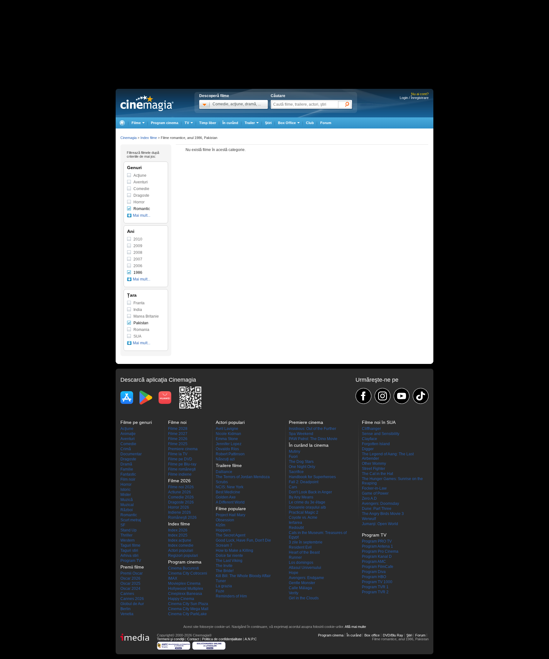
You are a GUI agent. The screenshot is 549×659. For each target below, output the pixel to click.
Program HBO (374, 577)
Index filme (148, 138)
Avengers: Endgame (306, 578)
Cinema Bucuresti (183, 568)
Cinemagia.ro (146, 103)
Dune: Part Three (376, 508)
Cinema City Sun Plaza (188, 604)
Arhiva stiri (129, 555)
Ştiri (268, 123)
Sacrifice (296, 472)
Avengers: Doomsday (380, 503)
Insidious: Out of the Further (312, 428)
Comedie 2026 (181, 497)
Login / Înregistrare (414, 98)
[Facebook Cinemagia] (363, 396)
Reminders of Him (231, 596)
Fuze (220, 591)
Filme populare (231, 508)
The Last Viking (229, 560)
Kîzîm (220, 525)
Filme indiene (180, 474)
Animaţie (128, 434)
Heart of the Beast (304, 552)
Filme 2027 (177, 434)
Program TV (130, 560)
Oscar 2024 (130, 588)
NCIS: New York (229, 487)
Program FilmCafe (377, 566)
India (137, 309)
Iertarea (295, 522)
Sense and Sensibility (380, 434)
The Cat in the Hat (377, 473)
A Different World (230, 502)
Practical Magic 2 (303, 512)
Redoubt (296, 527)
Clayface (369, 439)
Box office (372, 635)
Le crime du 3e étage (307, 502)
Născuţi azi (225, 459)
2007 (137, 259)
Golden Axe (226, 497)
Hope (293, 572)
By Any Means (301, 497)
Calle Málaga (300, 588)
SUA (137, 336)
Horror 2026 (178, 507)
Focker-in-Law (374, 488)
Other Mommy (374, 463)
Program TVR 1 (375, 587)
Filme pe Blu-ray (182, 464)
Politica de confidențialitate (222, 639)
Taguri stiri (129, 550)
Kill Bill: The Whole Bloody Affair (243, 576)
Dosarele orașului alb (307, 507)
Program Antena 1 (377, 546)
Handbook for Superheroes (312, 477)
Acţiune (139, 175)
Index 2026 (177, 530)
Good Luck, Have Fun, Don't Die (243, 540)
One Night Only (302, 467)
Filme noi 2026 (181, 487)
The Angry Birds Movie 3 (383, 513)
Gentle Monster (302, 583)
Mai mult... (141, 215)
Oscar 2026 (130, 578)
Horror (139, 202)
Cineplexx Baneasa (185, 593)
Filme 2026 (177, 439)
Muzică (126, 500)
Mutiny (294, 451)
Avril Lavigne (227, 428)
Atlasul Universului (305, 567)
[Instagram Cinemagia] (382, 396)
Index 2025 (177, 535)
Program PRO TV (377, 541)
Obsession (225, 520)
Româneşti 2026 (182, 517)
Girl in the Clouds (304, 598)
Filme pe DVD (180, 459)
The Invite (224, 565)
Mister (125, 494)
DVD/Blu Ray (393, 635)
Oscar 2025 (130, 583)
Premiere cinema (183, 449)
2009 (137, 246)
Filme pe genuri (136, 422)
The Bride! (225, 571)
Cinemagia (128, 138)
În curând (230, 123)
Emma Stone (227, 439)
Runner (295, 557)
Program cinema (164, 123)
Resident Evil (300, 547)
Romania (141, 329)
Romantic (141, 209)
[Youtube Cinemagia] (402, 396)
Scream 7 (224, 545)
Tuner (221, 581)
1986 (137, 272)
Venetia (126, 614)
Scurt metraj (130, 520)
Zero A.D (369, 498)
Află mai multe (355, 627)
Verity (293, 593)
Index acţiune (179, 540)
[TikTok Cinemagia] (421, 396)
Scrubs (222, 482)
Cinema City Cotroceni (187, 573)
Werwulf (369, 519)
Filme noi (177, 422)
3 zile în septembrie (305, 542)
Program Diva (374, 572)
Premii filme (132, 567)
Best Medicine (228, 492)
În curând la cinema (309, 445)
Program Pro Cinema (380, 551)
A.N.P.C (251, 639)
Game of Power (375, 493)
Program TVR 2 (375, 592)
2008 (137, 252)
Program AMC (374, 561)
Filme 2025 (177, 444)
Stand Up (128, 530)
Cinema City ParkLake (187, 614)
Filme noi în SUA (379, 422)
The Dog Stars (301, 461)
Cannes (127, 593)
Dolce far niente (229, 555)
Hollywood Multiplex (185, 588)
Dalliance (224, 472)
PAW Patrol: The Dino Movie (313, 439)
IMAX (172, 578)
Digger (368, 449)
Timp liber (207, 123)
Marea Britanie (146, 316)
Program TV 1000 (377, 582)
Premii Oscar (131, 573)
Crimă (125, 449)
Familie (126, 469)
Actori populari (180, 550)
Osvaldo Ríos (227, 449)
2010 (137, 239)
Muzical (127, 505)
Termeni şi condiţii (170, 639)
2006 (137, 266)
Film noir (127, 479)
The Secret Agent (230, 535)
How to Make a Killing (234, 550)
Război (126, 510)
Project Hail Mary (230, 515)
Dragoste (141, 195)
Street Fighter (373, 468)
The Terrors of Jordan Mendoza (243, 477)
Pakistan (140, 323)
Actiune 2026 (179, 492)
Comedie (141, 189)
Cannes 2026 (132, 598)
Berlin (125, 609)
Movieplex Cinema (184, 583)
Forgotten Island (376, 444)
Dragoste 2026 (181, 502)
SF (122, 525)
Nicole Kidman (228, 434)
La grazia (224, 586)
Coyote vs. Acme (303, 517)
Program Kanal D (377, 556)
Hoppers (223, 530)
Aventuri (140, 182)
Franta (139, 303)
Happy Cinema (181, 598)
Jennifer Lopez (228, 444)
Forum (325, 123)
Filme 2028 (177, 428)
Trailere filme (229, 465)
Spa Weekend (301, 434)
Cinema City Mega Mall (188, 609)
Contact (193, 639)
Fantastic (128, 474)
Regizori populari (183, 555)
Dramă (126, 464)
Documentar (131, 454)
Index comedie (180, 545)
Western (127, 540)
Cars (293, 487)
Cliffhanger (371, 428)
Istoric (125, 489)
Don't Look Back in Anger (310, 492)
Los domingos (301, 562)
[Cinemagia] (122, 123)
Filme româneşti (182, 469)
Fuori (293, 456)
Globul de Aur (132, 604)
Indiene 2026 (179, 512)
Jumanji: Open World (380, 524)
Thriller (126, 535)
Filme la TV (177, 454)
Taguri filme (130, 545)
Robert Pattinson (230, 454)
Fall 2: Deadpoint (303, 482)
